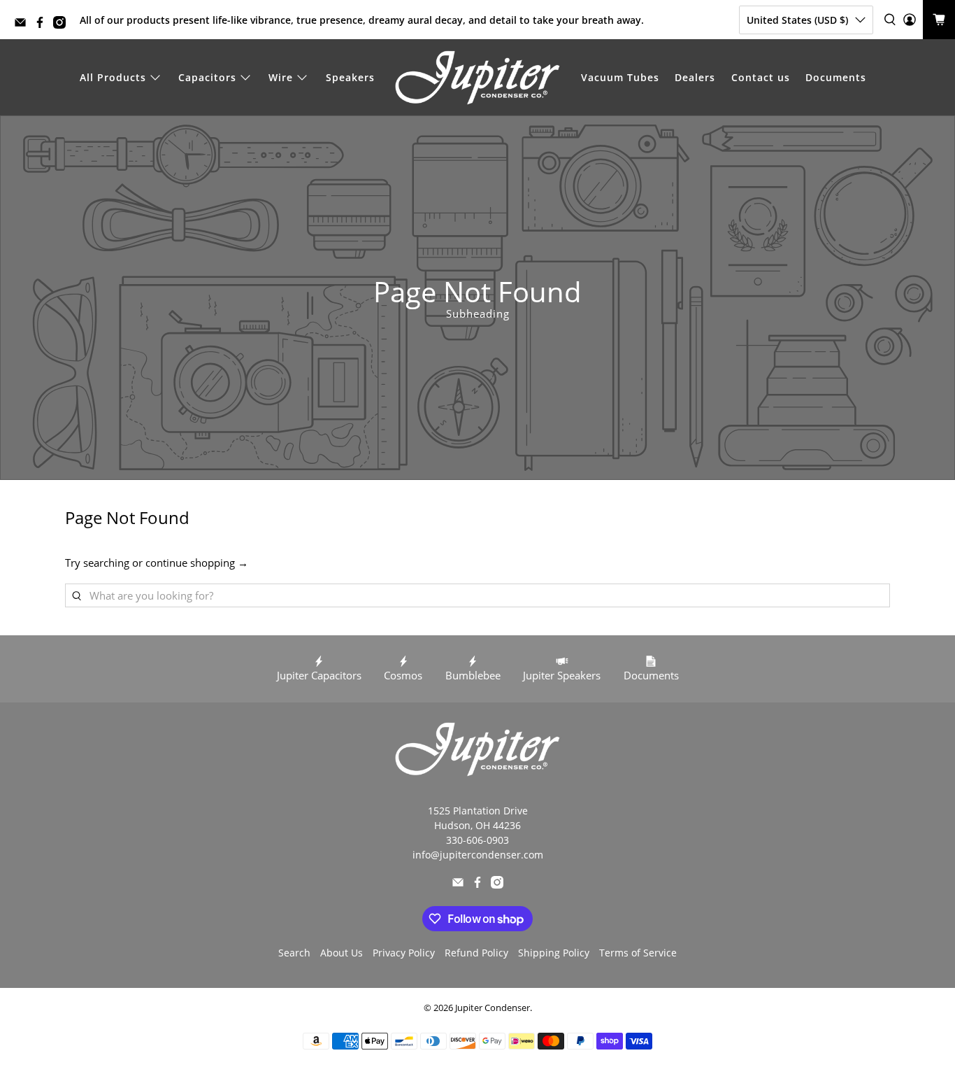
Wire (280, 77)
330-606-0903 (477, 840)
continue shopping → (196, 563)
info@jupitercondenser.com (477, 854)
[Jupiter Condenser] (477, 78)
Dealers (695, 77)
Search (294, 952)
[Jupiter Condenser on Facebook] (43, 24)
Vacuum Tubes (620, 77)
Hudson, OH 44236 (477, 825)
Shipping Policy (553, 952)
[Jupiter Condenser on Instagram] (63, 24)
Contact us (760, 77)
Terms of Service (638, 952)
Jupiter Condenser (492, 1008)
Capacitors (207, 77)
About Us (341, 952)
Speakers (350, 77)
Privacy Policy (404, 952)
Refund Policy (476, 952)
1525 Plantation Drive (478, 810)
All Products (113, 77)
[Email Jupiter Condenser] (24, 24)
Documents (835, 77)
